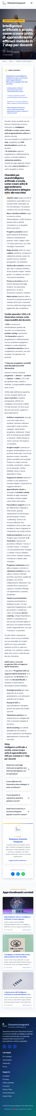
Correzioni (6, 1086)
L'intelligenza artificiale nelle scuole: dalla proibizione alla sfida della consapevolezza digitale (17, 957)
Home (4, 61)
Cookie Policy (7, 1096)
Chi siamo (6, 1079)
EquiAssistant (7, 1060)
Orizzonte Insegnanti (13, 51)
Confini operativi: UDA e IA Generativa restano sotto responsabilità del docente (15, 89)
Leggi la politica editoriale (17, 860)
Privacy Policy (7, 1089)
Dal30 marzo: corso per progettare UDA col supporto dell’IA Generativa (18, 102)
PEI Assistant (7, 1057)
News (11, 61)
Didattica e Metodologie (13, 20)
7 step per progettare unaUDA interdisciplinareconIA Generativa (17, 96)
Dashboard (6, 1063)
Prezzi (5, 1067)
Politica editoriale (8, 1083)
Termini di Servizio (9, 1093)
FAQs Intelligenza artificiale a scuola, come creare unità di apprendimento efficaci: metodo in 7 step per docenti (18, 110)
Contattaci (6, 1076)
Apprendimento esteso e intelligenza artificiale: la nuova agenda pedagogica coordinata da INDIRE (17, 919)
